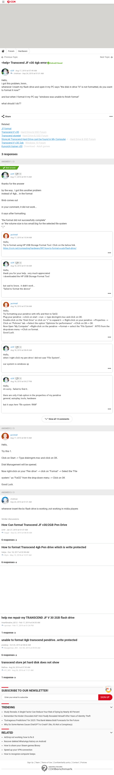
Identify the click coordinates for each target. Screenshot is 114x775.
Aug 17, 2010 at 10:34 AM (21, 237)
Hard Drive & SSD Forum (33, 132)
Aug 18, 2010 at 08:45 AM (21, 350)
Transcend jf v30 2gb (12, 142)
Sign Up (30, 763)
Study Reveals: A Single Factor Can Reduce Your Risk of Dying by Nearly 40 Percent (42, 712)
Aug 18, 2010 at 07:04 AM (21, 306)
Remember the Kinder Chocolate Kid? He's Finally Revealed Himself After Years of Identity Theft (47, 716)
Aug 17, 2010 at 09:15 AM (21, 177)
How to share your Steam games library (22, 745)
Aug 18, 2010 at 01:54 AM (21, 266)
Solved (53, 63)
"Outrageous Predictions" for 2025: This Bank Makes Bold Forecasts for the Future (41, 720)
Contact (75, 763)
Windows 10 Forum (35, 142)
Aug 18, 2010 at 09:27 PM (21, 381)
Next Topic (105, 57)
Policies (84, 763)
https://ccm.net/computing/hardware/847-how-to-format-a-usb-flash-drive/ (39, 248)
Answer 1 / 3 (7, 161)
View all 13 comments (59, 419)
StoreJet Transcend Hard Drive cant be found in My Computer (33, 139)
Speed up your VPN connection (18, 750)
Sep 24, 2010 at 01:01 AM (33, 73)
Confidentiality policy (62, 763)
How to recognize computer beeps (19, 754)
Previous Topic (11, 57)
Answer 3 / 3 (7, 492)
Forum (11, 51)
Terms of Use (47, 763)
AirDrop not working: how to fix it (19, 737)
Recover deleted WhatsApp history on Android (25, 741)
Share (8, 116)
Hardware (22, 51)
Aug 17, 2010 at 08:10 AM (21, 438)
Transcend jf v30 (10, 132)
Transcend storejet (11, 135)
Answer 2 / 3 (7, 428)
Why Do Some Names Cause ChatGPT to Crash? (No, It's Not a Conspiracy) (38, 724)
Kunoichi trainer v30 (11, 146)
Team (37, 763)
